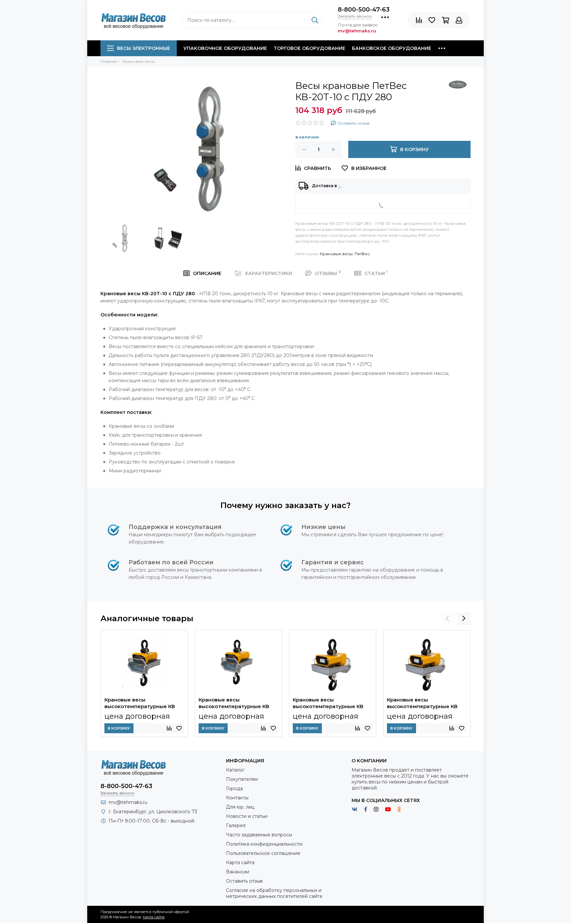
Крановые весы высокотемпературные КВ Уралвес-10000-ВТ (422, 704)
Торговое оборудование (309, 48)
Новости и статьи (246, 816)
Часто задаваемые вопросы (259, 835)
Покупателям (242, 779)
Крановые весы (336, 253)
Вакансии (237, 872)
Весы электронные (143, 48)
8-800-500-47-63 (364, 9)
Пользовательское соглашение (263, 853)
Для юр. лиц (240, 807)
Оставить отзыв (244, 881)
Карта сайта (240, 862)
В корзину (119, 728)
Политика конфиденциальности (264, 844)
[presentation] (447, 618)
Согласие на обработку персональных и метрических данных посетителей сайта (274, 893)
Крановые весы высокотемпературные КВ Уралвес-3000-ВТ (234, 704)
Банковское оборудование (391, 48)
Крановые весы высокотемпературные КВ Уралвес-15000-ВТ (328, 704)
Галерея (236, 825)
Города (234, 788)
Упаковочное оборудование (225, 48)
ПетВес (362, 253)
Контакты (237, 798)
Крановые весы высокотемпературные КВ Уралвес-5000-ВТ (139, 704)
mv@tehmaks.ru (128, 802)
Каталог (235, 770)
